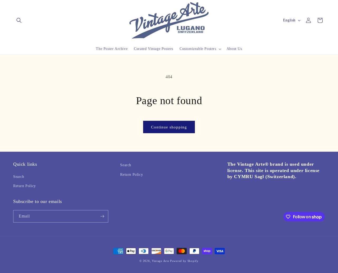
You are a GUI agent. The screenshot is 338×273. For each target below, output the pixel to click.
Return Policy (24, 186)
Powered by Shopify (184, 260)
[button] (19, 20)
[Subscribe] (102, 216)
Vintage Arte (160, 260)
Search (18, 177)
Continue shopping (169, 127)
